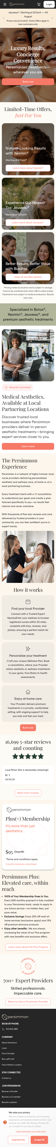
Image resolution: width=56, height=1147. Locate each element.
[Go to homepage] (16, 4)
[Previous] (4, 18)
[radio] (15, 756)
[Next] (52, 18)
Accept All (39, 1139)
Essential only (18, 1139)
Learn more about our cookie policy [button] (31, 1131)
